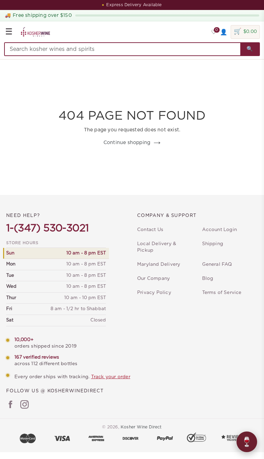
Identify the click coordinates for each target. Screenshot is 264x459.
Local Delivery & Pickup (156, 247)
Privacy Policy (154, 292)
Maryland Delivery (158, 264)
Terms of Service (222, 292)
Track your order (110, 376)
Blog (207, 278)
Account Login (219, 229)
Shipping (212, 243)
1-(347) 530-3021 (47, 228)
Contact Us (150, 229)
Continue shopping (126, 142)
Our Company (153, 278)
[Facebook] (10, 405)
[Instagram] (24, 405)
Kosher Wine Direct (141, 427)
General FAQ (217, 264)
